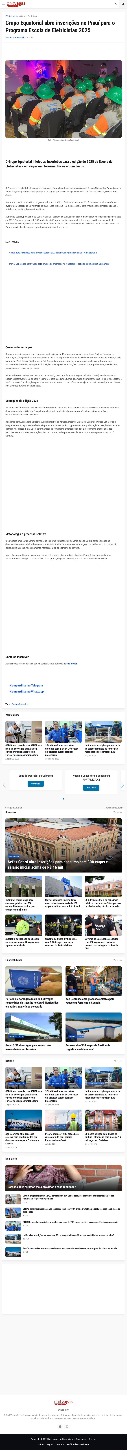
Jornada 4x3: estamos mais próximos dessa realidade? (42, 1187)
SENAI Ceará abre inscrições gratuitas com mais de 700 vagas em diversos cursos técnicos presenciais (61, 750)
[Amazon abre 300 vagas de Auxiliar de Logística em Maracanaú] (94, 1027)
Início (41, 1444)
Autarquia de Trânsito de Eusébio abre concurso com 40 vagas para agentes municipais (22, 942)
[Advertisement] (61, 53)
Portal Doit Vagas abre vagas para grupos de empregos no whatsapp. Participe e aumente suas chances (59, 264)
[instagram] (67, 1426)
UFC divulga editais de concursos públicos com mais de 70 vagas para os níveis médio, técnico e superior (103, 903)
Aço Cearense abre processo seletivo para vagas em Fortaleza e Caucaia (90, 1001)
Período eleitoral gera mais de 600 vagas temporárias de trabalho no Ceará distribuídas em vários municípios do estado (32, 1002)
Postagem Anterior (13, 807)
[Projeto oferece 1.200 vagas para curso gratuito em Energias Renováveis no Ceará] (63, 1120)
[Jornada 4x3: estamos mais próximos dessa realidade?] (63, 1178)
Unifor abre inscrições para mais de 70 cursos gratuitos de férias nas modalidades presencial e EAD (102, 748)
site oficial (71, 663)
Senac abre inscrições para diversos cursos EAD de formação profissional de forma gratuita (53, 252)
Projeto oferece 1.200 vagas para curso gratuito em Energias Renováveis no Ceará (62, 1137)
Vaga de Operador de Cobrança (36, 775)
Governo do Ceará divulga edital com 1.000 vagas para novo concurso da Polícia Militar (61, 942)
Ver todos (118, 812)
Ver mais (35, 783)
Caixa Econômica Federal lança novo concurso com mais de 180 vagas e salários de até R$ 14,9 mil (62, 903)
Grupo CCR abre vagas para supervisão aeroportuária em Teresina (28, 1047)
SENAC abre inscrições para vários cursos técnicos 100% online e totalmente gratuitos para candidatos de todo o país (71, 1210)
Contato (60, 1444)
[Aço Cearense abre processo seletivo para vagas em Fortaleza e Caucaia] (94, 981)
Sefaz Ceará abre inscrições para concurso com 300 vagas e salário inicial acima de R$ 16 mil (58, 864)
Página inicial (11, 16)
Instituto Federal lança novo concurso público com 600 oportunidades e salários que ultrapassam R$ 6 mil (20, 905)
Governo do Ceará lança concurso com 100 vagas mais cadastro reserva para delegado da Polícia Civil (101, 943)
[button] (3, 4)
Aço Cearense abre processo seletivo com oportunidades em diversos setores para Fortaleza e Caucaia (22, 1138)
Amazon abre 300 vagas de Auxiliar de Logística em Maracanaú (88, 1047)
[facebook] (60, 1426)
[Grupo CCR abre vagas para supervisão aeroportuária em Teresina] (33, 1027)
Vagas (50, 1444)
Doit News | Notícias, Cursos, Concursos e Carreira (72, 1439)
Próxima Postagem (114, 807)
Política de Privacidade (78, 1444)
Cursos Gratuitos (28, 16)
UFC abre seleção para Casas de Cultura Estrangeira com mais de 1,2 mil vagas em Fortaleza (103, 1137)
